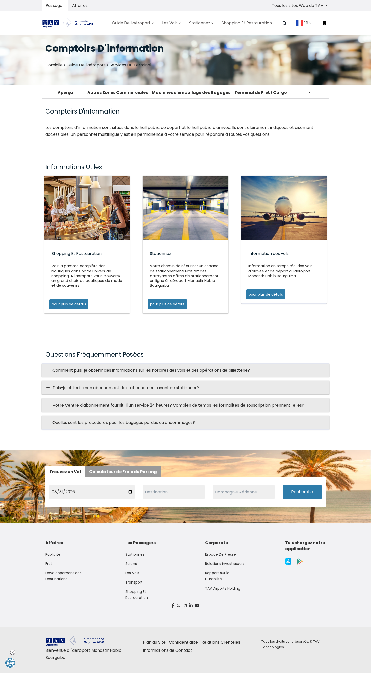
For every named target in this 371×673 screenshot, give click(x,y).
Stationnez (134, 554)
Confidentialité (183, 642)
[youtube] (197, 605)
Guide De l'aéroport (86, 65)
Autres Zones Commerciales (117, 92)
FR (305, 23)
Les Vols (132, 572)
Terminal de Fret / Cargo (260, 92)
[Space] (70, 23)
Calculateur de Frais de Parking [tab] (123, 472)
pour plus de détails (69, 304)
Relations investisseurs (225, 563)
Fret (48, 563)
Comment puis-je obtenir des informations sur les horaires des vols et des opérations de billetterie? (151, 370)
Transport (134, 582)
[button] (284, 23)
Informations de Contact (167, 650)
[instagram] (185, 605)
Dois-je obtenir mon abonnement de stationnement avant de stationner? (125, 388)
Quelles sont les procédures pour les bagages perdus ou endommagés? (123, 422)
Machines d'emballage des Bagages (191, 92)
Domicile (54, 65)
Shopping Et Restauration (136, 594)
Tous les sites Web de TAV (298, 5)
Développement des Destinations (63, 575)
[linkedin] (191, 605)
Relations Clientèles (220, 642)
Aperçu (65, 92)
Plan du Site (154, 642)
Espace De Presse (220, 554)
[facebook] (172, 605)
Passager (55, 5)
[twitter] (178, 605)
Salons (131, 563)
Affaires (80, 5)
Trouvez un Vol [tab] (65, 472)
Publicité (52, 554)
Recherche (302, 492)
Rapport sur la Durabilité (217, 575)
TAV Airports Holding (222, 588)
